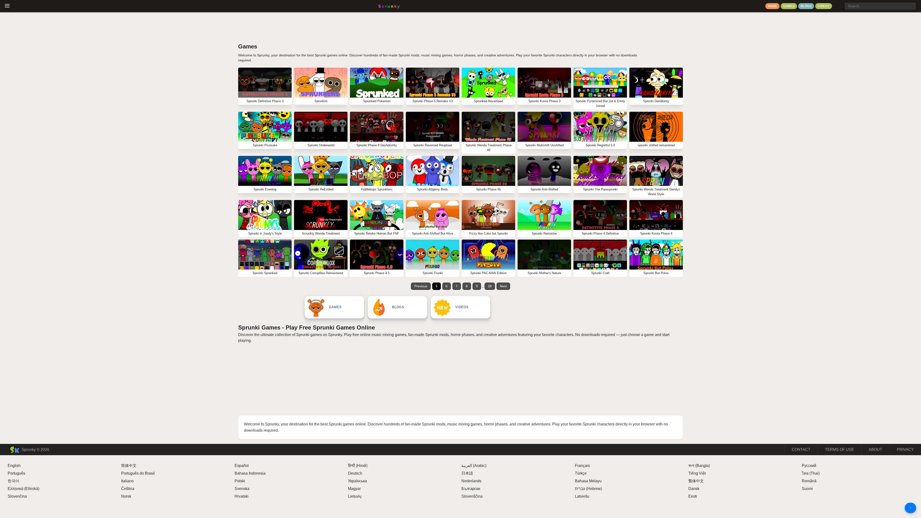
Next (503, 286)
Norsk (126, 496)
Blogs (806, 6)
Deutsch (355, 473)
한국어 (13, 481)
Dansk (693, 489)
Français (582, 466)
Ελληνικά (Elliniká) (23, 489)
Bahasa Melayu (588, 481)
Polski (240, 481)
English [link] (14, 466)
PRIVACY (905, 449)
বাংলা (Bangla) (699, 466)
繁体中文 (696, 481)
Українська (357, 481)
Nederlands (471, 481)
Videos (824, 6)
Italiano (127, 481)
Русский (809, 466)
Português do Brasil (138, 473)
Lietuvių (354, 496)
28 (490, 286)
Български (470, 489)
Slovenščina (472, 496)
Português (16, 473)
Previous (420, 286)
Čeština (127, 489)
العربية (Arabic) (473, 466)
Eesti (692, 496)
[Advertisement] (460, 377)
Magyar (354, 489)
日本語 (467, 473)
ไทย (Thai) (811, 473)
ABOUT (875, 449)
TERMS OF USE (839, 449)
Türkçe (581, 473)
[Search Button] (839, 4)
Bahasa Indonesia (250, 473)
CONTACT (801, 449)
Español (242, 466)
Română (809, 481)
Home (772, 6)
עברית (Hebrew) (588, 489)
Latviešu (582, 496)
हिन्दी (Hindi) (357, 466)
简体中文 (128, 466)
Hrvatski (241, 496)
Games (789, 6)
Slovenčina (17, 496)
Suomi (807, 489)
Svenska (242, 489)
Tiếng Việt (697, 473)
